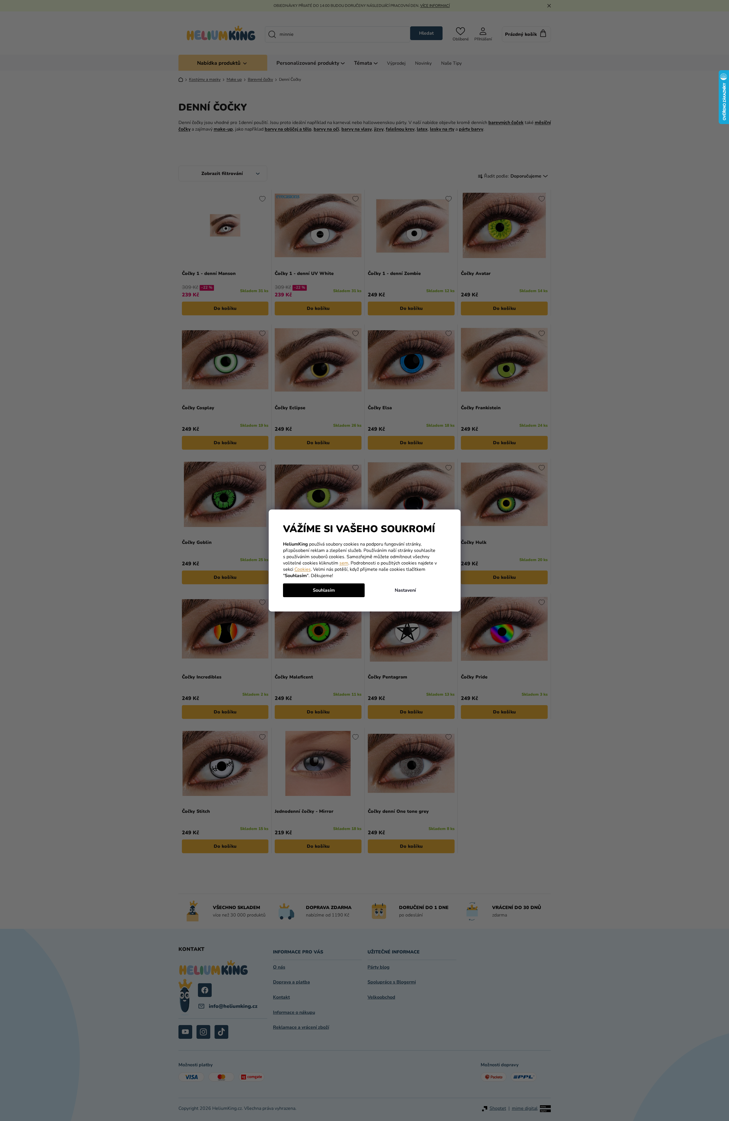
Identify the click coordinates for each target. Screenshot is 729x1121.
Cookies (302, 569)
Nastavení (405, 590)
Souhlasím (324, 590)
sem (343, 563)
